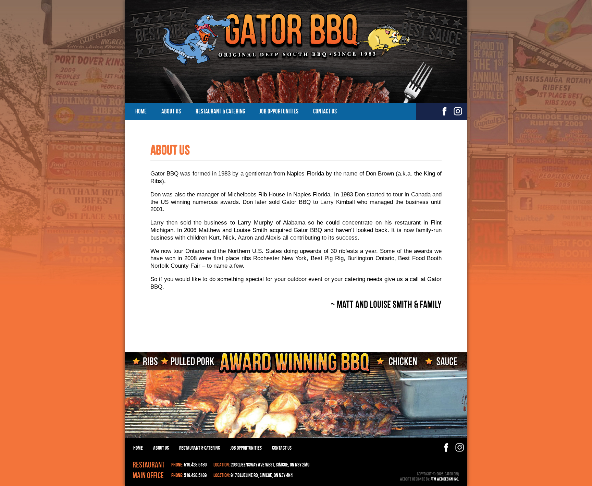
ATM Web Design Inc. (445, 479)
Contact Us (325, 111)
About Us (171, 111)
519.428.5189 (195, 464)
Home (141, 111)
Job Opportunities (278, 111)
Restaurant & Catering (220, 111)
